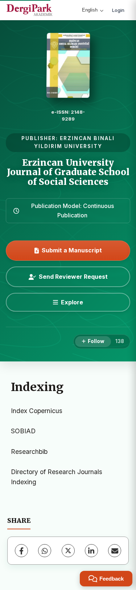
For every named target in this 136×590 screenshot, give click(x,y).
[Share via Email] (114, 550)
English (90, 10)
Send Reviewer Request (73, 276)
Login (118, 10)
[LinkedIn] (91, 550)
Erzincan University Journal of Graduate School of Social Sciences (68, 172)
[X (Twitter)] (68, 550)
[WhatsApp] (44, 550)
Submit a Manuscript (72, 250)
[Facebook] (21, 550)
